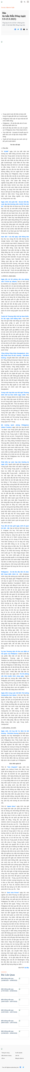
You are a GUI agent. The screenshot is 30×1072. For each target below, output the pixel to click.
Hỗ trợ (3, 1058)
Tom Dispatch (12, 767)
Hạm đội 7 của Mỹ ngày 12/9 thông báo (15, 236)
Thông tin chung (5, 1052)
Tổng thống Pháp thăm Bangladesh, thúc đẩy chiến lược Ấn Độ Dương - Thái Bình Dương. (15, 356)
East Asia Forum (13, 892)
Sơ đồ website (18, 1052)
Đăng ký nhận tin (19, 1058)
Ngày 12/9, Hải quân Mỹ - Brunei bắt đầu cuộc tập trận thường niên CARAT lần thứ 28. (15, 204)
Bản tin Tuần (10, 7)
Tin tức (3, 7)
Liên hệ (17, 1055)
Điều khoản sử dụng (6, 1055)
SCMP (6, 151)
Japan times (11, 806)
